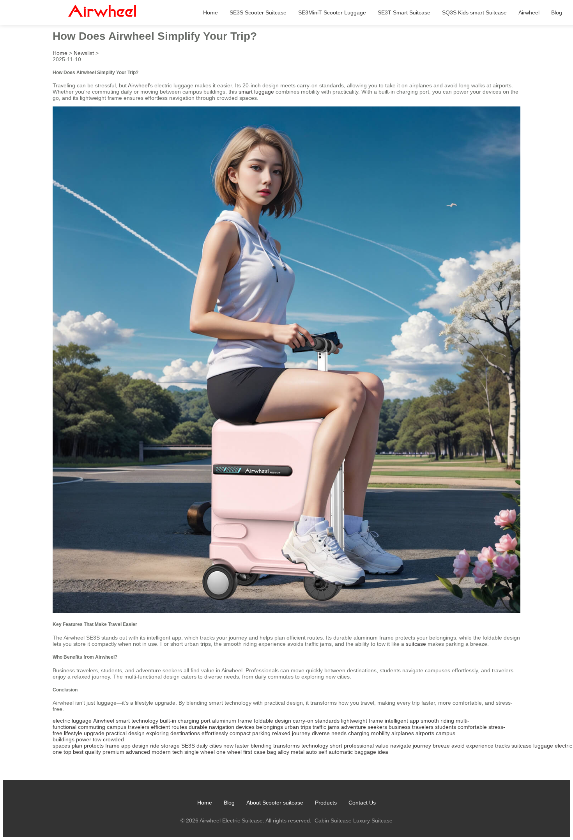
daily (202, 746)
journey (422, 746)
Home (210, 12)
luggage (543, 746)
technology (314, 746)
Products (326, 802)
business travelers (411, 727)
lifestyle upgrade (84, 733)
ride (154, 746)
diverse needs (329, 733)
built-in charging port (185, 721)
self (322, 752)
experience (479, 746)
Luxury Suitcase (373, 820)
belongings (269, 727)
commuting (91, 727)
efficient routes (169, 727)
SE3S (188, 746)
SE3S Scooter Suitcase (258, 12)
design (140, 746)
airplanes (402, 733)
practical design (125, 733)
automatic (341, 752)
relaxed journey (291, 733)
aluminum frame (232, 721)
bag (271, 752)
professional (359, 746)
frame (112, 746)
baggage (365, 752)
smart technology (137, 721)
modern (161, 752)
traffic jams (326, 727)
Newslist (84, 53)
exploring (157, 733)
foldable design (272, 721)
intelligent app (402, 721)
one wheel (229, 752)
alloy (283, 752)
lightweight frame (362, 721)
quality (93, 752)
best (78, 752)
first (247, 752)
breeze (441, 746)
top (67, 752)
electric (563, 746)
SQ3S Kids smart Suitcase (474, 12)
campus (116, 727)
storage (170, 746)
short (336, 746)
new (228, 746)
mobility (380, 733)
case (259, 752)
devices (245, 727)
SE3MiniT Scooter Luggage (332, 12)
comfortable (472, 727)
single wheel (199, 752)
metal (297, 752)
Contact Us (362, 802)
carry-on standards (316, 721)
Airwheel (528, 12)
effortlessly (215, 733)
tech (177, 752)
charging (359, 733)
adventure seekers (364, 727)
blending (261, 746)
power (83, 739)
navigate (400, 746)
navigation (221, 727)
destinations (185, 733)
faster (242, 746)
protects (94, 746)
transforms (286, 746)
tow (97, 739)
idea (383, 752)
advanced (138, 752)
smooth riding (437, 721)
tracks (502, 746)
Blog (556, 12)
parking (261, 733)
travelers (138, 727)
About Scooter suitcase (274, 802)
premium (113, 752)
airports (425, 733)
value (382, 746)
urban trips (298, 727)
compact (240, 733)
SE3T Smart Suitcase (404, 12)
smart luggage (256, 92)
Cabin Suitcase (333, 820)
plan (77, 746)
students (445, 727)
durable (198, 727)
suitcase (416, 644)
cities (215, 746)
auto (311, 752)
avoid (458, 746)
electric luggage (72, 721)
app (126, 746)
